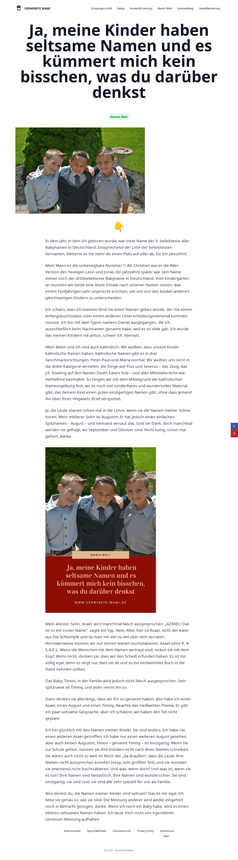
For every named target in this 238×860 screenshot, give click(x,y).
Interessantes (72, 831)
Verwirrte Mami (37, 8)
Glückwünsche (122, 831)
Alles (166, 836)
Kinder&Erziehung (141, 8)
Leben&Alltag (185, 8)
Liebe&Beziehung (209, 8)
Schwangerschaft (101, 8)
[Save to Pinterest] (234, 433)
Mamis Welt (165, 8)
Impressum (167, 831)
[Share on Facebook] (234, 426)
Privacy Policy (145, 831)
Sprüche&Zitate (96, 831)
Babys (121, 8)
